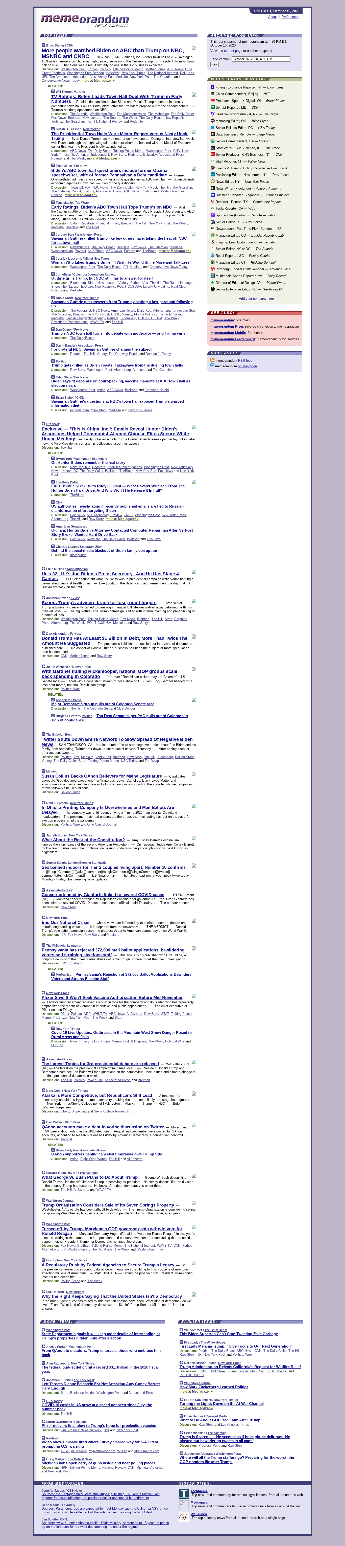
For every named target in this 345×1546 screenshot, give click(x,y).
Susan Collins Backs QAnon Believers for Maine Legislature (102, 776)
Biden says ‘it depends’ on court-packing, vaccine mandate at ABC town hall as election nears (120, 383)
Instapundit (78, 555)
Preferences (290, 17)
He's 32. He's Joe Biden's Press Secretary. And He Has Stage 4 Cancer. (110, 576)
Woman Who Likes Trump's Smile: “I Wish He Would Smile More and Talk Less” (121, 262)
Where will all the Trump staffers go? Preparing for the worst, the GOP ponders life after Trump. (237, 1459)
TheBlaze (149, 251)
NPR (87, 1014)
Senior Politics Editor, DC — (245, 128)
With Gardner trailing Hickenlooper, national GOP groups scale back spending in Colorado (109, 674)
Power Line (95, 1080)
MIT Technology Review (104, 515)
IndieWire (112, 73)
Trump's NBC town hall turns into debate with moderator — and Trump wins (118, 333)
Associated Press (172, 154)
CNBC (115, 314)
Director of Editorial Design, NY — (250, 283)
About (272, 17)
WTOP (122, 1451)
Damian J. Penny (158, 354)
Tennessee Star (183, 310)
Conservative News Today (61, 80)
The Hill (91, 121)
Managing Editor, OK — (241, 121)
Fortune (129, 251)
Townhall (76, 187)
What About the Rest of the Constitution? (83, 839)
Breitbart (74, 118)
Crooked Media (216, 1416)
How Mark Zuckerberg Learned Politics (214, 1387)
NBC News (100, 187)
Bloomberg (78, 283)
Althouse (139, 370)
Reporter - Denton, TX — (248, 202)
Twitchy (56, 121)
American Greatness (71, 526)
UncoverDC (69, 471)
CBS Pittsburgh (72, 963)
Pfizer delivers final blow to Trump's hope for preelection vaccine (99, 1425)
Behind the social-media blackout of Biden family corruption (104, 550)
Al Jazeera (134, 1014)
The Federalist (80, 310)
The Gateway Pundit (66, 191)
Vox (93, 77)
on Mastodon (247, 366)
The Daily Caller (182, 114)
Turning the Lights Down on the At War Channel (222, 1403)
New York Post (141, 77)
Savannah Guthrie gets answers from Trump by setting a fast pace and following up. (122, 304)
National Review (110, 121)
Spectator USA (90, 546)
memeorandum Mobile (228, 333)
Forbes (93, 69)
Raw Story (118, 154)
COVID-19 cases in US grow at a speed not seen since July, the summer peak (97, 1407)
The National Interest (162, 73)
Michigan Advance (149, 1467)
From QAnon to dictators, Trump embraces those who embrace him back (101, 1352)
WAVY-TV (97, 322)
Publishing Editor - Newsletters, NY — (252, 175)
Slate (91, 283)
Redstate (136, 121)
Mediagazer (200, 1502)
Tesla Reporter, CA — (235, 208)
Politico (105, 69)
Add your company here (256, 299)
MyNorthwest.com (102, 1451)
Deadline (72, 227)
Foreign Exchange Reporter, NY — (249, 87)
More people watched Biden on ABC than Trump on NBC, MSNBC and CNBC (113, 53)
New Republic (175, 118)
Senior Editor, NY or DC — (244, 249)
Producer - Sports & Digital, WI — (250, 101)
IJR (125, 267)
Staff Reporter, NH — (240, 161)
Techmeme (199, 1491)
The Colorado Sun (96, 708)
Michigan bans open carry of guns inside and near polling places (98, 1463)
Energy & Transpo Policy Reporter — (251, 168)
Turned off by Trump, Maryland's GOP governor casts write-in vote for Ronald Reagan (112, 1231)
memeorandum (222, 320)
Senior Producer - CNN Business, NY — (248, 154)
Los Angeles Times (235, 1424)
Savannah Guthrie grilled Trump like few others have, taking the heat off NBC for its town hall (119, 240)
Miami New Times (97, 258)
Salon (74, 223)
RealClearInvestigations (124, 467)
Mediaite (121, 77)
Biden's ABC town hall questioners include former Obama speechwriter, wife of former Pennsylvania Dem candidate (109, 172)
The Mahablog (158, 114)
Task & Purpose (134, 1041)
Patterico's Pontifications (69, 322)
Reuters (112, 318)
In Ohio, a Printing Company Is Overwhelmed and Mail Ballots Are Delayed (108, 809)
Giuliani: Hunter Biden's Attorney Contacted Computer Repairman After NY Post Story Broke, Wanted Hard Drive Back (122, 532)
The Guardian (163, 77)
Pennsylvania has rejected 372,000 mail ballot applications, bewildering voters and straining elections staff (113, 952)
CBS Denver (126, 708)
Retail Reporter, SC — (242, 256)
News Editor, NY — (242, 182)
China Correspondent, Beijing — (242, 94)
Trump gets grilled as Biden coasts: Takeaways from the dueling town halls (117, 365)
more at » (98, 80)
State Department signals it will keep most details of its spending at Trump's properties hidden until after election (101, 1336)
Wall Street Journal (59, 1200)
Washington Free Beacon (85, 73)
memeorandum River (226, 326)
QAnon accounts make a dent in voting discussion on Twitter (103, 1127)
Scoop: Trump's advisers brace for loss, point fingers (99, 602)
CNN (70, 45)
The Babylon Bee (58, 734)
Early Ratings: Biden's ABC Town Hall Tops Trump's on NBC (111, 207)
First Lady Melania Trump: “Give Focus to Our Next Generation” (236, 1346)
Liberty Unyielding (156, 286)
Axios (101, 390)
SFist (270, 1371)
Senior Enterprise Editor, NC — (249, 289)
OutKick (57, 1045)
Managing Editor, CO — (249, 235)
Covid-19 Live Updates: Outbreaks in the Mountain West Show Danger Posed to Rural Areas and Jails (121, 1034)
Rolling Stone (184, 757)
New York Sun (145, 471)
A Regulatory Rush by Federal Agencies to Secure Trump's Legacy (108, 1265)
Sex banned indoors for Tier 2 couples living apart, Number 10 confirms (114, 867)
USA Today (129, 761)
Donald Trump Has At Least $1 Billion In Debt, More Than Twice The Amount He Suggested (114, 641)
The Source (111, 118)
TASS (65, 1451)
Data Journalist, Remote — (245, 134)
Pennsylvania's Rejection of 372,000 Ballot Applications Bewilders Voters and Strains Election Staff (121, 976)
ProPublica (63, 974)
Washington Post (73, 69)
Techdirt (66, 1139)
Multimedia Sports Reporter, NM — (250, 276)
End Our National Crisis (65, 922)
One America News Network (81, 1430)
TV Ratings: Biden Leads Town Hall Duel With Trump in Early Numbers (116, 99)
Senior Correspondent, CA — (242, 141)
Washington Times (150, 1249)
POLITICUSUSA (129, 286)
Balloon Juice (70, 792)
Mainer (51, 771)
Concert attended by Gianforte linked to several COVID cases (103, 894)
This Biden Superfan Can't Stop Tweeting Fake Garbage (229, 1334)
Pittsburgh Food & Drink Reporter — (253, 269)
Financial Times (107, 223)
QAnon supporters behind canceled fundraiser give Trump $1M (106, 1154)
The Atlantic (79, 114)
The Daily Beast (151, 118)
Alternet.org (161, 310)
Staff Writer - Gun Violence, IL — (247, 148)
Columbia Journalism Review (94, 274)
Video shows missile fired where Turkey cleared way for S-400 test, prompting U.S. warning (100, 1444)
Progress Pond (209, 1445)
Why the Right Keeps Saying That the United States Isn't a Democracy (112, 1296)
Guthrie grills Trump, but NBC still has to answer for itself (102, 278)
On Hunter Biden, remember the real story (88, 462)
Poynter (57, 158)
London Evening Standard (86, 862)
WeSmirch (199, 1514)
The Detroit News (80, 1459)
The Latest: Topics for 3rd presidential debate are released (100, 1063)
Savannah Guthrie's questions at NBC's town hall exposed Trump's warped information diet (117, 403)
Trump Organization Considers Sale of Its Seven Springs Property (108, 1205)
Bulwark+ (150, 154)
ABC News (175, 69)
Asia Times (96, 251)
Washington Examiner (90, 458)
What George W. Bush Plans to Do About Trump (90, 1177)
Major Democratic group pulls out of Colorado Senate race (102, 704)
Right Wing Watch (93, 1159)
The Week (129, 118)
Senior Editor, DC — (238, 222)
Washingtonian (62, 251)
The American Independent (68, 77)
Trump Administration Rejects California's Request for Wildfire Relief (240, 1367)
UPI (44, 77)
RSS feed (245, 360)
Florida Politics (145, 314)
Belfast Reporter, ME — (236, 107)
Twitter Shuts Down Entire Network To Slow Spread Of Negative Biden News (117, 742)
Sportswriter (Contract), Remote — (245, 215)
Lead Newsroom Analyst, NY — (246, 114)
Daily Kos (187, 73)
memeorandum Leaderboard (232, 339)
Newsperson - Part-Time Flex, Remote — (248, 229)
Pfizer (65, 1014)
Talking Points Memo (128, 69)
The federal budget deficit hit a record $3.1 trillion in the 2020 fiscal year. (100, 1369)
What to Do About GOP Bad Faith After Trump (220, 1420)
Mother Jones (155, 69)
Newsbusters (91, 118)
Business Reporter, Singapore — (252, 195)
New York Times (133, 73)
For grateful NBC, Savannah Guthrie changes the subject (101, 349)
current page (233, 51)
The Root (92, 227)
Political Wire (70, 689)
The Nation (69, 286)
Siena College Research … (113, 1111)
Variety (79, 91)
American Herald (123, 310)
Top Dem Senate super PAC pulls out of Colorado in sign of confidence (119, 718)
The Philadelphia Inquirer (64, 945)
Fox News (58, 118)
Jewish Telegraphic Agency (85, 318)
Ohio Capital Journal (102, 824)
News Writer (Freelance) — (248, 188)
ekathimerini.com (146, 1451)
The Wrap (82, 202)
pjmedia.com (79, 410)
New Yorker (91, 129)
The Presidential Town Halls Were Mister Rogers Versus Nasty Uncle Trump (119, 136)
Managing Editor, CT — (245, 262)
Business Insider (82, 1393)
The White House (213, 1342)
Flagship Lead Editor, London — (245, 242)
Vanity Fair (105, 77)
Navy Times (79, 1041)
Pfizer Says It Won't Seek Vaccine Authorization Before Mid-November (112, 997)
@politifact (99, 410)
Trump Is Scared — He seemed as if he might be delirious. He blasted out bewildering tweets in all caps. (235, 1439)
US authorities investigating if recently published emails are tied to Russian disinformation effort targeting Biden (117, 508)
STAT (165, 1014)
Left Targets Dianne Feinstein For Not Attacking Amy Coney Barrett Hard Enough (101, 1386)
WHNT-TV (100, 1014)
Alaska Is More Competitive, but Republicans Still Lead (97, 1095)
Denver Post (81, 666)
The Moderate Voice (131, 114)
